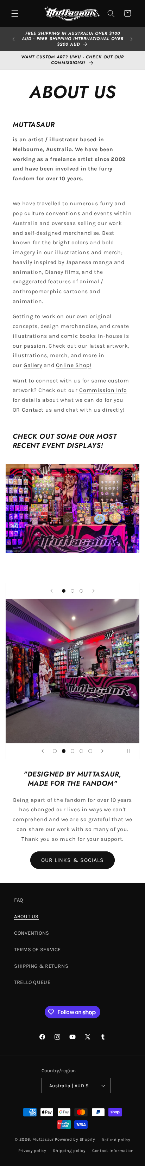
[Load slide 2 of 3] (72, 590)
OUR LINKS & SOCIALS (72, 860)
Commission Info (103, 390)
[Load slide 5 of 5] (90, 751)
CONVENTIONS (31, 933)
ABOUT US (26, 917)
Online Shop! (74, 365)
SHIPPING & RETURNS (41, 966)
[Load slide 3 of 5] (72, 751)
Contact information (113, 1150)
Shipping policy (69, 1150)
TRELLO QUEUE (32, 982)
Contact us (38, 410)
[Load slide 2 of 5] (63, 751)
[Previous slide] (51, 591)
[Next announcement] (131, 39)
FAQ (19, 900)
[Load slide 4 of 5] (81, 751)
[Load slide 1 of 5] (54, 751)
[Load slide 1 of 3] (63, 590)
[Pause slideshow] (131, 751)
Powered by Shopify (75, 1139)
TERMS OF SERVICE (37, 950)
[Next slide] (93, 591)
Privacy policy (32, 1150)
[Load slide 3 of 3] (81, 590)
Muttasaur (43, 1139)
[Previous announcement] (13, 39)
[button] (15, 13)
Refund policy (116, 1139)
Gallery (33, 365)
